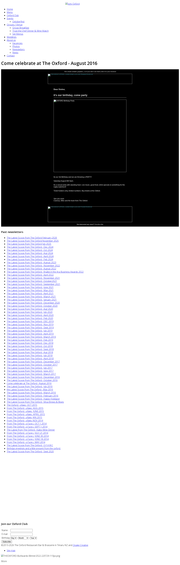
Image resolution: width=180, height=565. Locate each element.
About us (11, 40)
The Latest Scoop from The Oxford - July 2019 (29, 330)
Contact (11, 55)
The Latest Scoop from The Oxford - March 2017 (31, 374)
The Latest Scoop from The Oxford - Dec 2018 (30, 343)
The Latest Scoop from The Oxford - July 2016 (29, 386)
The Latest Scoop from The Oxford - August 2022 (31, 268)
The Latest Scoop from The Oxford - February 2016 (32, 395)
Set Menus (17, 33)
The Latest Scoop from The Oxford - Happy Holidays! (33, 398)
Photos (16, 46)
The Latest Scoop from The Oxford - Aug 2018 (30, 352)
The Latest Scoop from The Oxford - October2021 (32, 281)
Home (10, 9)
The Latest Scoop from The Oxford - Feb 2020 (30, 318)
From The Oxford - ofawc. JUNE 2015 (25, 411)
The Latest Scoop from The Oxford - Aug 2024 (30, 253)
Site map (11, 550)
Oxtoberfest (18, 21)
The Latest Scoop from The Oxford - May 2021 (30, 290)
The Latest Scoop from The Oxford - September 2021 (33, 284)
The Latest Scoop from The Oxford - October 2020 (32, 305)
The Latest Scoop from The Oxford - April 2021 (30, 293)
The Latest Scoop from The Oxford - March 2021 (31, 296)
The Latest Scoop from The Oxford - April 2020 (30, 315)
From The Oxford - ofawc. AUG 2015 (25, 408)
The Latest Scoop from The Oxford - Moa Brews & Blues (35, 401)
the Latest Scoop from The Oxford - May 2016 (30, 389)
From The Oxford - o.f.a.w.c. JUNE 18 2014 (28, 439)
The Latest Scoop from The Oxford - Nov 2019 (30, 324)
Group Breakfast (20, 27)
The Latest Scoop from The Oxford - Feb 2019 (30, 340)
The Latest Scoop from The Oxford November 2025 (33, 240)
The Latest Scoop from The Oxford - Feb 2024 (30, 259)
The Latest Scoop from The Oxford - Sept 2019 (30, 327)
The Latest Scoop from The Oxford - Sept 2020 (30, 451)
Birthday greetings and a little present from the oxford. (34, 448)
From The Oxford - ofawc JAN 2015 (24, 417)
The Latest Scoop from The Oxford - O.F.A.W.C (30, 445)
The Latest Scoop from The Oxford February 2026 (32, 237)
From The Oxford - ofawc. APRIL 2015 (26, 414)
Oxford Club (13, 15)
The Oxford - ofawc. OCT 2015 (22, 405)
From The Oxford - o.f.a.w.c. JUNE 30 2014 (28, 436)
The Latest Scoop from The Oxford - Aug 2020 (30, 309)
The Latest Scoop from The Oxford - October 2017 (32, 364)
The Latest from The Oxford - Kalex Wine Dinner (31, 429)
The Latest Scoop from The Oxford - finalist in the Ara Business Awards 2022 (45, 271)
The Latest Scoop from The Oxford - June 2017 (30, 370)
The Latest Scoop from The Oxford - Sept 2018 (30, 349)
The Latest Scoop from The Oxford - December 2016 (33, 377)
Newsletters (18, 49)
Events (10, 18)
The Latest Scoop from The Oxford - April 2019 (30, 333)
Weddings (11, 37)
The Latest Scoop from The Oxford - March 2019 (31, 336)
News (15, 52)
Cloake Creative (80, 545)
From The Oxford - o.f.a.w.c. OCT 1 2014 (27, 423)
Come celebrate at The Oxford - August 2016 (29, 383)
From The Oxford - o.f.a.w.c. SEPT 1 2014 (27, 426)
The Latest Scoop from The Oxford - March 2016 (31, 392)
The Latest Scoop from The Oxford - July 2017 (29, 367)
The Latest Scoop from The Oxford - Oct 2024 (30, 250)
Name (5, 530)
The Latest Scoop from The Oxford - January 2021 (32, 299)
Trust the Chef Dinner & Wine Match (30, 30)
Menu (10, 12)
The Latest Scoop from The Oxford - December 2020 (33, 302)
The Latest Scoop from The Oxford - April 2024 (30, 256)
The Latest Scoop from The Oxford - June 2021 (30, 287)
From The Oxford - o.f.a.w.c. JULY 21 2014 (27, 432)
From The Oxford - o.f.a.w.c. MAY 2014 (26, 442)
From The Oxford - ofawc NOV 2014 (25, 420)
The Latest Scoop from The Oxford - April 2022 (30, 274)
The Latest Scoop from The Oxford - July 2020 (29, 312)
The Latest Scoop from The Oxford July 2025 (29, 243)
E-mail (4, 534)
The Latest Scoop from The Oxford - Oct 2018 (30, 346)
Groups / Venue (14, 24)
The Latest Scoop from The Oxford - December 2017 (33, 361)
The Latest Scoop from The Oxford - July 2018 (29, 355)
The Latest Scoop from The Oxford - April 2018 (30, 358)
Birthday (6, 537)
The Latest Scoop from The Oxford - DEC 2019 (30, 321)
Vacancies (17, 43)
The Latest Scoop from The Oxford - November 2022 (33, 265)
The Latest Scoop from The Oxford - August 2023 (31, 262)
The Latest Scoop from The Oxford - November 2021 (33, 278)
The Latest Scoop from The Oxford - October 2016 (32, 380)
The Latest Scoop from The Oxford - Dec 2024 (30, 247)
